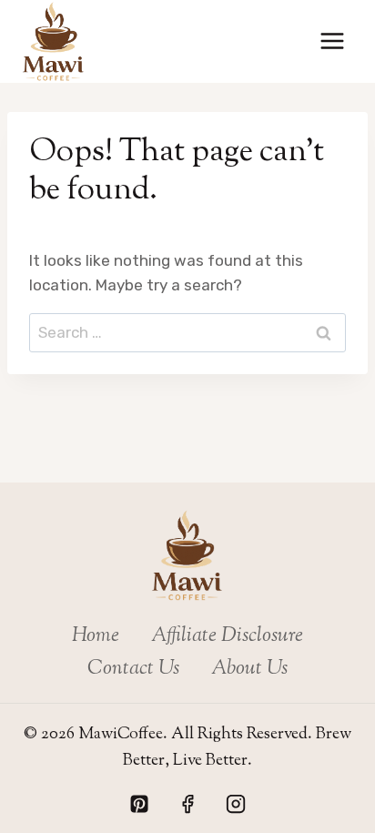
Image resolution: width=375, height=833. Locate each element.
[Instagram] (236, 804)
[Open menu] (331, 41)
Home (95, 636)
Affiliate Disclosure (227, 636)
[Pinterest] (139, 804)
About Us (249, 669)
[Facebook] (187, 804)
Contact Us (133, 669)
